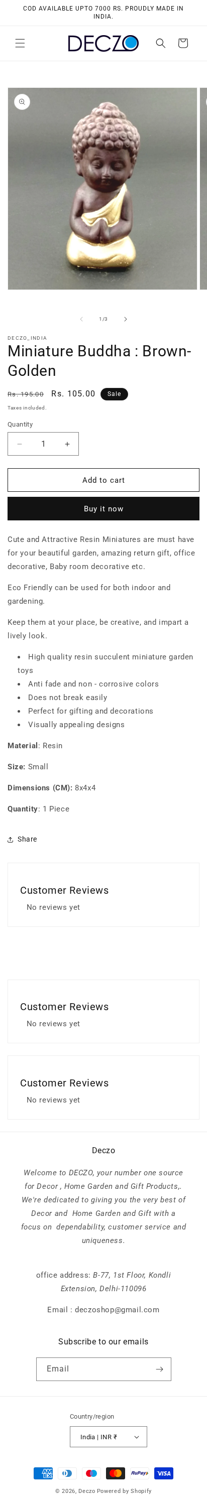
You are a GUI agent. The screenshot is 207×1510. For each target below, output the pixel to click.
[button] (20, 43)
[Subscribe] (160, 1369)
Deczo (86, 1491)
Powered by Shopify (124, 1491)
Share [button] (27, 839)
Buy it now (104, 508)
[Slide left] (81, 319)
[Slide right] (126, 319)
